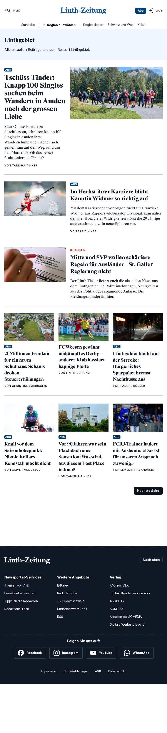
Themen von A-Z (16, 585)
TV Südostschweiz (70, 601)
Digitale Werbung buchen (128, 624)
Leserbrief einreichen (19, 593)
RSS (60, 616)
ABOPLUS (117, 601)
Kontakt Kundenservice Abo (130, 593)
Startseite (28, 25)
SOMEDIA (116, 609)
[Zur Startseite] (83, 10)
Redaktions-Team (17, 609)
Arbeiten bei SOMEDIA (126, 616)
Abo (141, 10)
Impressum (49, 671)
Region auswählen (61, 25)
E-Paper (63, 585)
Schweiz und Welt (120, 25)
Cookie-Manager (75, 671)
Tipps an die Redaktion (21, 601)
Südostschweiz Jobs (72, 609)
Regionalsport (93, 25)
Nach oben (151, 560)
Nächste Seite (148, 490)
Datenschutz (117, 671)
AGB (98, 671)
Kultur (142, 25)
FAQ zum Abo (119, 585)
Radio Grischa (67, 593)
